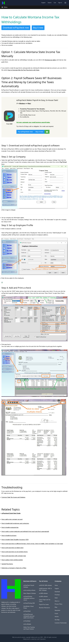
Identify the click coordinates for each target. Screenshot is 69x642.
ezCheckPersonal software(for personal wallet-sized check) (28, 616)
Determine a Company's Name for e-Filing (13, 568)
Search (49, 2)
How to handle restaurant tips (10, 527)
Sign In (60, 2)
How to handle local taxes (8, 535)
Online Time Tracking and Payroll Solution (29, 628)
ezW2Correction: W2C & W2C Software (45, 589)
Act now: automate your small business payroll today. (33, 122)
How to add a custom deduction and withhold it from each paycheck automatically (25, 531)
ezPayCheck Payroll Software (28, 586)
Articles (57, 616)
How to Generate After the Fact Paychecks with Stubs (23, 70)
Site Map (57, 619)
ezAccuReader (27, 624)
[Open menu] (65, 2)
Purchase (57, 594)
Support (43, 2)
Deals (56, 598)
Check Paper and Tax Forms (44, 600)
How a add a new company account (11, 519)
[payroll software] (9, 122)
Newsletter (57, 610)
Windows (22, 103)
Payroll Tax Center (44, 604)
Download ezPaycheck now (16, 27)
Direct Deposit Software (29, 593)
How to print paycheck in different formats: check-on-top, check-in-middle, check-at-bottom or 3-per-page (32, 543)
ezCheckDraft (27, 611)
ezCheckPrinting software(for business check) (29, 598)
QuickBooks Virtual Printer (28, 607)
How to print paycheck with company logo (13, 556)
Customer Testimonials (61, 623)
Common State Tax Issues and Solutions (13, 497)
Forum (56, 613)
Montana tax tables (50, 60)
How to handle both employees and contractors (15, 523)
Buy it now (38, 27)
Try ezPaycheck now (25, 132)
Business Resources (44, 607)
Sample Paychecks (7, 564)
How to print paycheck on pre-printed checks (14, 551)
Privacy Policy (58, 604)
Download (57, 591)
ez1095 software (43, 596)
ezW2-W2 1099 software (45, 585)
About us (57, 601)
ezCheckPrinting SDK (29, 603)
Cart (55, 2)
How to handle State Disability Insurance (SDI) (15, 539)
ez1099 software (43, 593)
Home (56, 585)
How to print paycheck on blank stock (12, 547)
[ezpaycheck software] (47, 131)
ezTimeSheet (26, 621)
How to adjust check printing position (12, 560)
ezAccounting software (29, 590)
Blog (56, 607)
